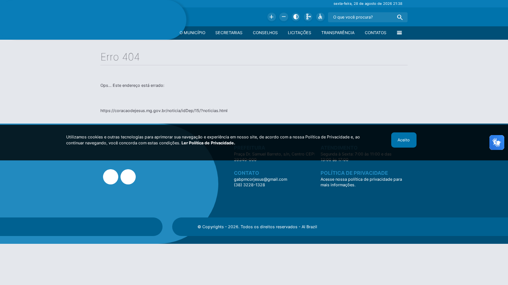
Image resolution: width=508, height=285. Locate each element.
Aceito (404, 139)
